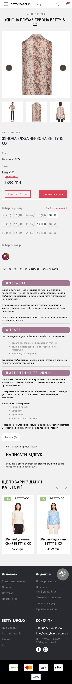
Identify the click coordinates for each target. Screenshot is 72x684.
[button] (63, 574)
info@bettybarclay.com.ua (52, 633)
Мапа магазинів (11, 633)
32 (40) (18, 215)
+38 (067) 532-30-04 (49, 628)
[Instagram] (45, 649)
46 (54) (41, 224)
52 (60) (18, 233)
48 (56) (53, 224)
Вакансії (7, 639)
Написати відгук (49, 268)
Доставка (16, 283)
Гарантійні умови (46, 609)
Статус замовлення (13, 581)
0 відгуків (34, 268)
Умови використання (49, 597)
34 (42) (29, 215)
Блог (5, 645)
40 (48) (6, 224)
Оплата (13, 330)
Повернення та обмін (29, 373)
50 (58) (6, 233)
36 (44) (41, 215)
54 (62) (29, 233)
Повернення (9, 599)
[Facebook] (38, 649)
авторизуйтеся (25, 463)
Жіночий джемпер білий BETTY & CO (18, 541)
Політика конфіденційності (47, 589)
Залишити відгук (46, 603)
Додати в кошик (53, 194)
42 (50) (18, 224)
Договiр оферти (46, 581)
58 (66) (53, 233)
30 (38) (6, 215)
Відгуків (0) (11, 437)
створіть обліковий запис (51, 463)
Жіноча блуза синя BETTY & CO (53, 541)
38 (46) (53, 215)
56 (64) (41, 233)
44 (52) (29, 224)
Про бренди (9, 627)
